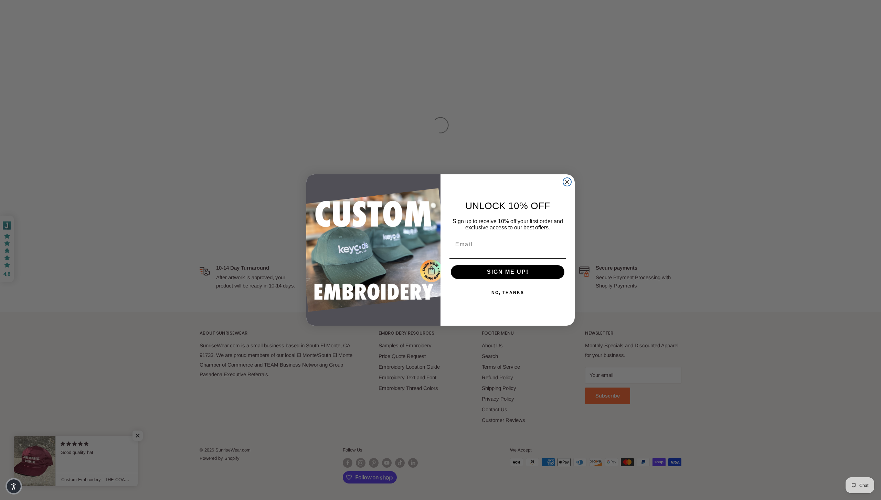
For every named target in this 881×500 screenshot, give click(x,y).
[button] (14, 486)
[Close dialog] (567, 182)
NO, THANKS (507, 292)
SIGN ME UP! (508, 272)
